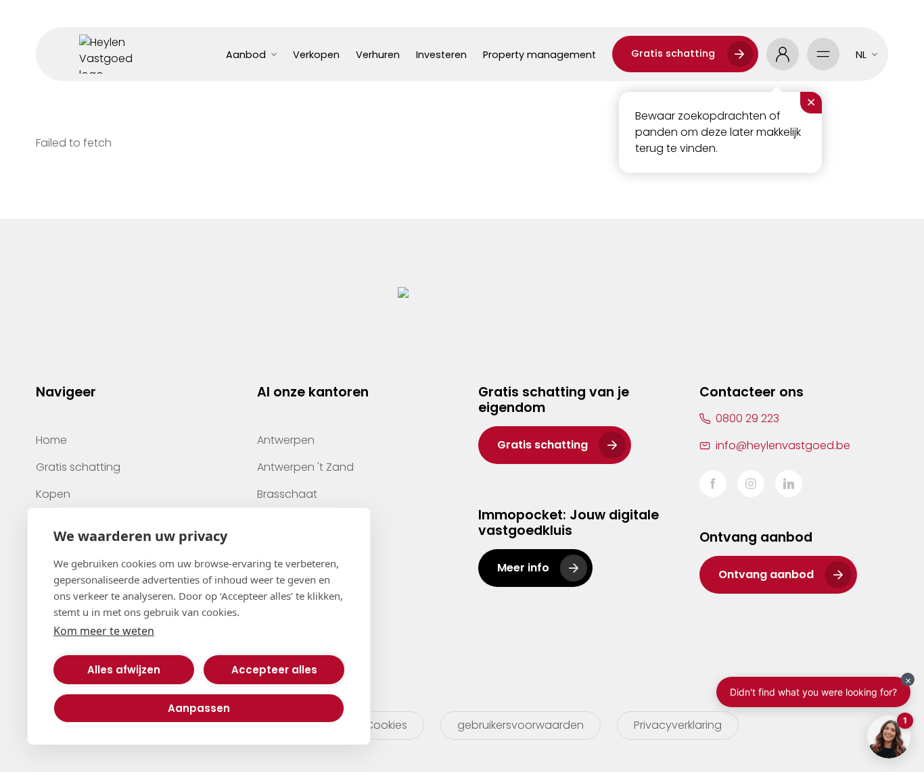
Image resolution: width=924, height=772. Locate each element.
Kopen (53, 494)
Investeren (441, 54)
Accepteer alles (274, 670)
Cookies (386, 725)
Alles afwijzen (123, 670)
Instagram (750, 483)
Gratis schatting (673, 53)
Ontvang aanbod (766, 574)
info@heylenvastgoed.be (783, 445)
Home (51, 440)
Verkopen (316, 54)
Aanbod (246, 54)
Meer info (523, 567)
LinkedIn (788, 483)
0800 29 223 (747, 418)
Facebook (712, 483)
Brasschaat (287, 494)
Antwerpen (286, 440)
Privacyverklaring (678, 725)
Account (782, 54)
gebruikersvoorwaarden (520, 725)
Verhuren (378, 54)
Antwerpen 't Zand (305, 467)
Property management (539, 54)
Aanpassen (199, 708)
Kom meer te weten (103, 630)
